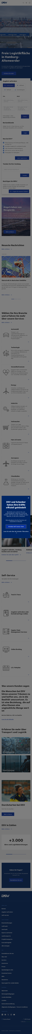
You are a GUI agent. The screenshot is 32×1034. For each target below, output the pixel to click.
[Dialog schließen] (28, 498)
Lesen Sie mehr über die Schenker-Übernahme (16, 531)
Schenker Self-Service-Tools (16, 526)
